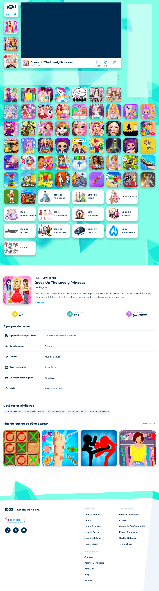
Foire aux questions (129, 514)
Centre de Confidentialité (132, 526)
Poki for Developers (94, 563)
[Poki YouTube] (24, 530)
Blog (86, 575)
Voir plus (39, 302)
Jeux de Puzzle (92, 532)
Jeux (37, 278)
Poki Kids (89, 569)
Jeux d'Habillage (34, 412)
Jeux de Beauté (77, 412)
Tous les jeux (91, 544)
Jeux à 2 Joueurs (92, 526)
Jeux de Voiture (92, 514)
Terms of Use (125, 544)
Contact (123, 520)
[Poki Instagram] (16, 530)
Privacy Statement (128, 532)
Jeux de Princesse (99, 412)
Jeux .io (88, 520)
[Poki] (11, 7)
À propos (88, 557)
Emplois (88, 581)
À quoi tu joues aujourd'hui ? (14, 14)
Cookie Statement (128, 538)
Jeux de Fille (49, 278)
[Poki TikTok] (8, 530)
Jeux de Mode (56, 412)
